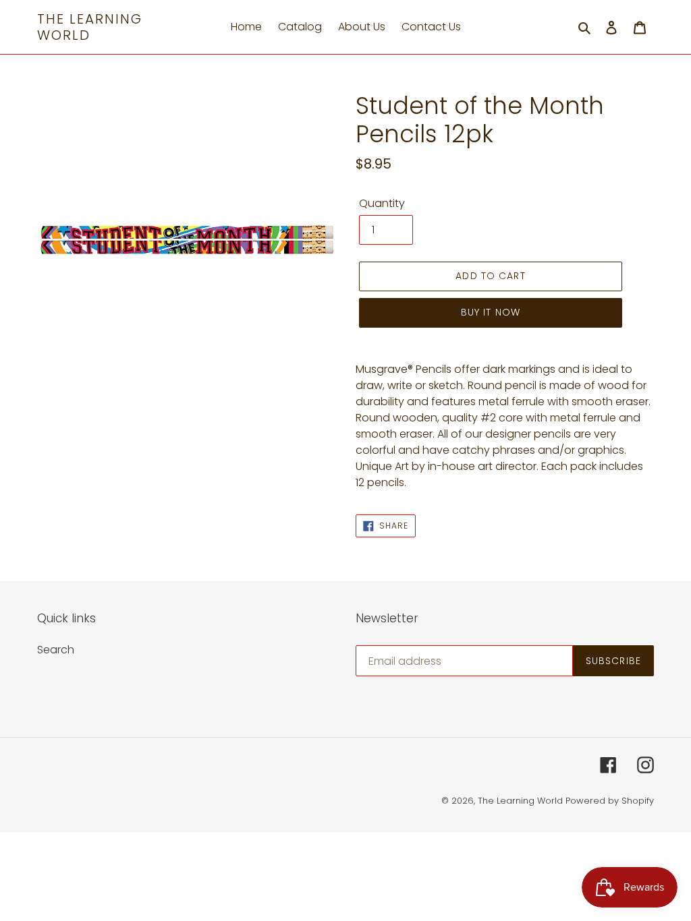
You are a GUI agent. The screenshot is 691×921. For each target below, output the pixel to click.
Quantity (382, 203)
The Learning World (89, 27)
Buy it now (490, 312)
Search (55, 649)
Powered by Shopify (609, 800)
